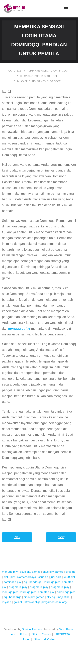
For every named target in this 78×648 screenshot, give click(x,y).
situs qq (70, 571)
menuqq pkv (10, 571)
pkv (12, 576)
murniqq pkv (52, 581)
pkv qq (51, 597)
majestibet (63, 597)
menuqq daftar (19, 328)
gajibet (18, 602)
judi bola (56, 576)
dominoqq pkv (12, 581)
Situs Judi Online (44, 639)
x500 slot (69, 576)
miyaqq (6, 602)
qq (25, 581)
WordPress (66, 629)
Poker (38, 76)
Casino (28, 76)
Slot (47, 76)
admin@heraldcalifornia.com (47, 70)
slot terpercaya (26, 576)
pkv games (39, 81)
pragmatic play (18, 586)
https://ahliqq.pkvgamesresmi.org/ (45, 602)
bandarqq (35, 581)
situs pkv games (30, 571)
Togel (55, 76)
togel (58, 81)
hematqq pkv (46, 591)
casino (25, 81)
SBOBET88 (62, 634)
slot (50, 81)
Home (11, 634)
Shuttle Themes (32, 629)
